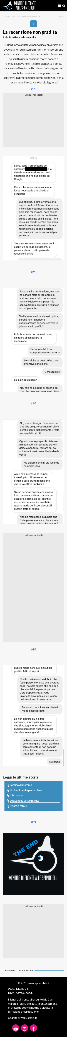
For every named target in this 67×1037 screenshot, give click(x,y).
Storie (7, 16)
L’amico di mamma (21, 784)
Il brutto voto (18, 795)
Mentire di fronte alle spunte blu (20, 37)
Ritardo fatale (18, 805)
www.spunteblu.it (38, 983)
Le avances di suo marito (24, 800)
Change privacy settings (22, 1017)
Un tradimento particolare (26, 790)
